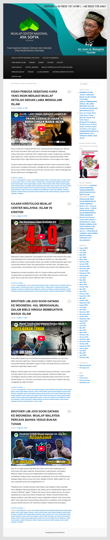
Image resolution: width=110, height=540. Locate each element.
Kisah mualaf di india (49, 184)
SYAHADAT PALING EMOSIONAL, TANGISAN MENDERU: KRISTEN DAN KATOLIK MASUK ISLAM (88, 190)
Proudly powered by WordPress (55, 532)
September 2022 (84, 303)
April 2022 (82, 309)
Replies (20, 193)
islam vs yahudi (46, 182)
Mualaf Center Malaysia (41, 190)
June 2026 (82, 252)
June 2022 (82, 307)
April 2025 (82, 282)
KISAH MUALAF (17, 67)
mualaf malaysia (22, 191)
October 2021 (83, 316)
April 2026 (82, 257)
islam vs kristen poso (22, 287)
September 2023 (84, 296)
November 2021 (84, 314)
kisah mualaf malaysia (22, 188)
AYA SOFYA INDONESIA (51, 58)
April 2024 (82, 291)
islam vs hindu (49, 285)
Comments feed (84, 380)
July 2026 (82, 250)
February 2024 (84, 294)
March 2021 (83, 332)
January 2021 (83, 337)
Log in (81, 375)
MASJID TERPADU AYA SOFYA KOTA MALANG (57, 67)
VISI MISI (50, 62)
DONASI (41, 62)
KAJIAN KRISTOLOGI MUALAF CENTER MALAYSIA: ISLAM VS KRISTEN (31, 208)
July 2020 (82, 351)
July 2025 (82, 278)
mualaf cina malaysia (55, 190)
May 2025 (82, 280)
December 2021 (84, 312)
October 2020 (83, 344)
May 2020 (82, 353)
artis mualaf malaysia (38, 180)
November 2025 (84, 268)
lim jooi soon (30, 190)
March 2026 (83, 259)
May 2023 (82, 298)
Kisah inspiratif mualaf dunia (60, 182)
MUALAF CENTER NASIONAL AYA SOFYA (25, 58)
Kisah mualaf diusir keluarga (40, 186)
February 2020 (84, 357)
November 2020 (84, 341)
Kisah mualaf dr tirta (56, 186)
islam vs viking (36, 182)
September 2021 (84, 319)
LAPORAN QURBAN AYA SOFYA (63, 72)
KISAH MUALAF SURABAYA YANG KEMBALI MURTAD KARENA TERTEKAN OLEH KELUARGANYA (88, 235)
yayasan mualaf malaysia (57, 291)
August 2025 (83, 275)
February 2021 (84, 335)
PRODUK (31, 72)
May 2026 (82, 255)
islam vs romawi (26, 182)
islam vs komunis (50, 180)
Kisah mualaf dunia (60, 393)
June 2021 (82, 325)
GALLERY (60, 62)
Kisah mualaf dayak (17, 184)
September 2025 (84, 273)
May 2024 (82, 289)
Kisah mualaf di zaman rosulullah (21, 186)
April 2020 (82, 355)
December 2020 (84, 339)
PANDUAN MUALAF (18, 72)
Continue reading (18, 177)
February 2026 (84, 262)
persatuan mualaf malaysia (36, 191)
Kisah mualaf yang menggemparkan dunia (29, 397)
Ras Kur (82, 231)
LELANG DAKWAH (43, 72)
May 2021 (82, 328)
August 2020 (83, 348)
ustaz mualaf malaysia (52, 191)
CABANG (32, 62)
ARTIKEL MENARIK (31, 67)
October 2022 (83, 300)
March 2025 (83, 284)
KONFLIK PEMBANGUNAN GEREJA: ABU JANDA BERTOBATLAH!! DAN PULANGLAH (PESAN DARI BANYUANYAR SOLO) (88, 106)
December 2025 (84, 266)
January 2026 (83, 264)
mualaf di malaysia (60, 289)
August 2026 (83, 248)
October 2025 (83, 271)
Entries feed (83, 378)
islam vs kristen (61, 180)
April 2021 (82, 330)
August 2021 (83, 321)
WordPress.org (84, 382)
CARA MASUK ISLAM (19, 62)
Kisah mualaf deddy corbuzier (33, 184)
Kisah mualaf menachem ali (55, 188)
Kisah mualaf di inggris (63, 184)
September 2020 (84, 346)
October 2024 (83, 287)
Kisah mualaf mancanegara (37, 188)
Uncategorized (21, 180)
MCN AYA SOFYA (85, 365)
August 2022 (83, 305)
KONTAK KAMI (16, 76)
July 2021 (82, 323)
